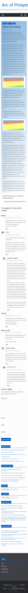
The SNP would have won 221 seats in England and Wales (13, 197)
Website (3, 432)
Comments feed (4, 569)
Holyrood (10, 23)
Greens (4, 23)
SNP (14, 23)
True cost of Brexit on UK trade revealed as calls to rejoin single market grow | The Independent (13, 531)
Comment (4, 398)
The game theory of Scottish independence (15, 473)
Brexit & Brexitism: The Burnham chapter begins (11, 541)
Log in (2, 563)
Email (3, 425)
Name (3, 418)
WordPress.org (4, 572)
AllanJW (3, 313)
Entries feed (3, 566)
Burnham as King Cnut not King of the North (10, 508)
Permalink (19, 217)
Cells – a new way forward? (13, 481)
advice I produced (18, 170)
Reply (6, 229)
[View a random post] (25, 15)
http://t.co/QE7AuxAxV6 (11, 226)
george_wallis (5, 330)
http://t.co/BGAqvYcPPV (11, 341)
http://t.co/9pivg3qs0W (10, 324)
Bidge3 (3, 216)
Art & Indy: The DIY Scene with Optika (9, 515)
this (12, 39)
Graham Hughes (12, 258)
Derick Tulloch (10, 348)
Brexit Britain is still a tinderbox (7, 505)
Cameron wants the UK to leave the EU (14, 201)
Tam (11, 29)
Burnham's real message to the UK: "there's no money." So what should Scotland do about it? (13, 538)
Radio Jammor (4, 469)
